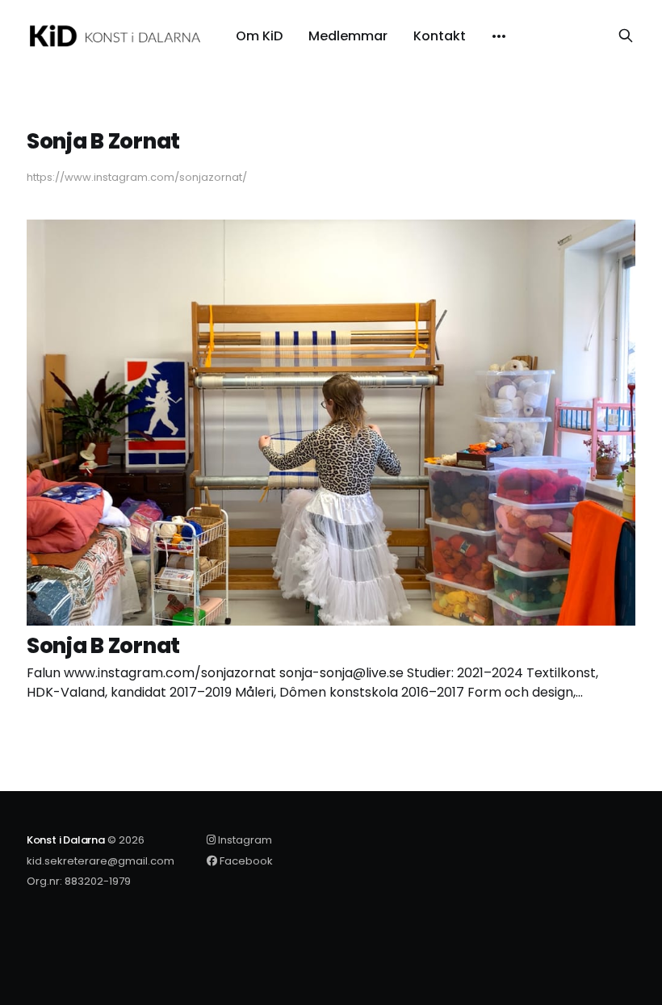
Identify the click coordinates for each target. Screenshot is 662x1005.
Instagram (244, 840)
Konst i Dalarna (66, 840)
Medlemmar (348, 36)
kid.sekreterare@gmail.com (100, 861)
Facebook (245, 861)
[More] (499, 36)
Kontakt (439, 36)
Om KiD (259, 36)
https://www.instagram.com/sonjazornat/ (137, 177)
